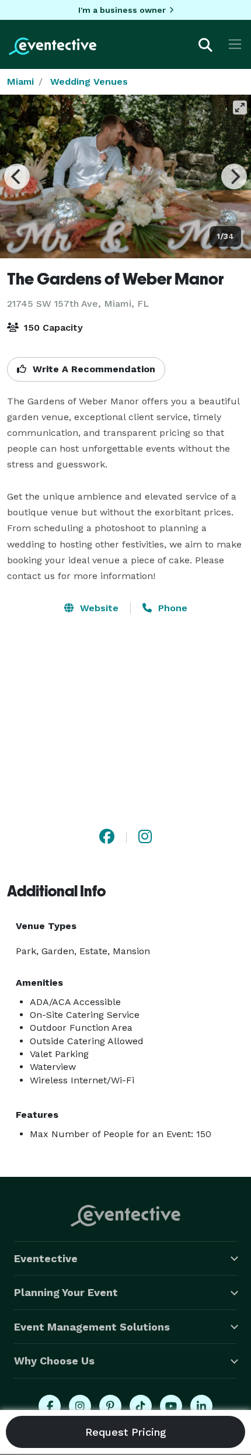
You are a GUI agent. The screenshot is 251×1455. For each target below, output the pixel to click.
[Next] (234, 176)
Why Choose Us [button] (54, 1360)
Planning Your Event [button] (66, 1292)
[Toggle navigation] (235, 44)
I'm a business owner (122, 10)
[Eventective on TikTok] (141, 1406)
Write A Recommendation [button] (92, 369)
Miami (20, 81)
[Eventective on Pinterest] (110, 1406)
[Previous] (17, 176)
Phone (171, 608)
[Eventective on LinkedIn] (201, 1406)
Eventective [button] (46, 1258)
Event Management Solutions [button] (92, 1327)
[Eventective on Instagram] (80, 1406)
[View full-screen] (240, 108)
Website (97, 608)
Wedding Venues (89, 81)
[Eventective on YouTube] (171, 1406)
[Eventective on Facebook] (50, 1406)
